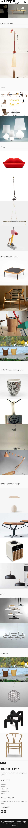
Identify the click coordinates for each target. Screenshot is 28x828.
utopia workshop (5, 791)
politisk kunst (4, 789)
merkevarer (4, 653)
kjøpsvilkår (3, 793)
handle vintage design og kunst (11, 370)
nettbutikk (3, 784)
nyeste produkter (6, 24)
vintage (3, 786)
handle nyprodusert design (10, 484)
